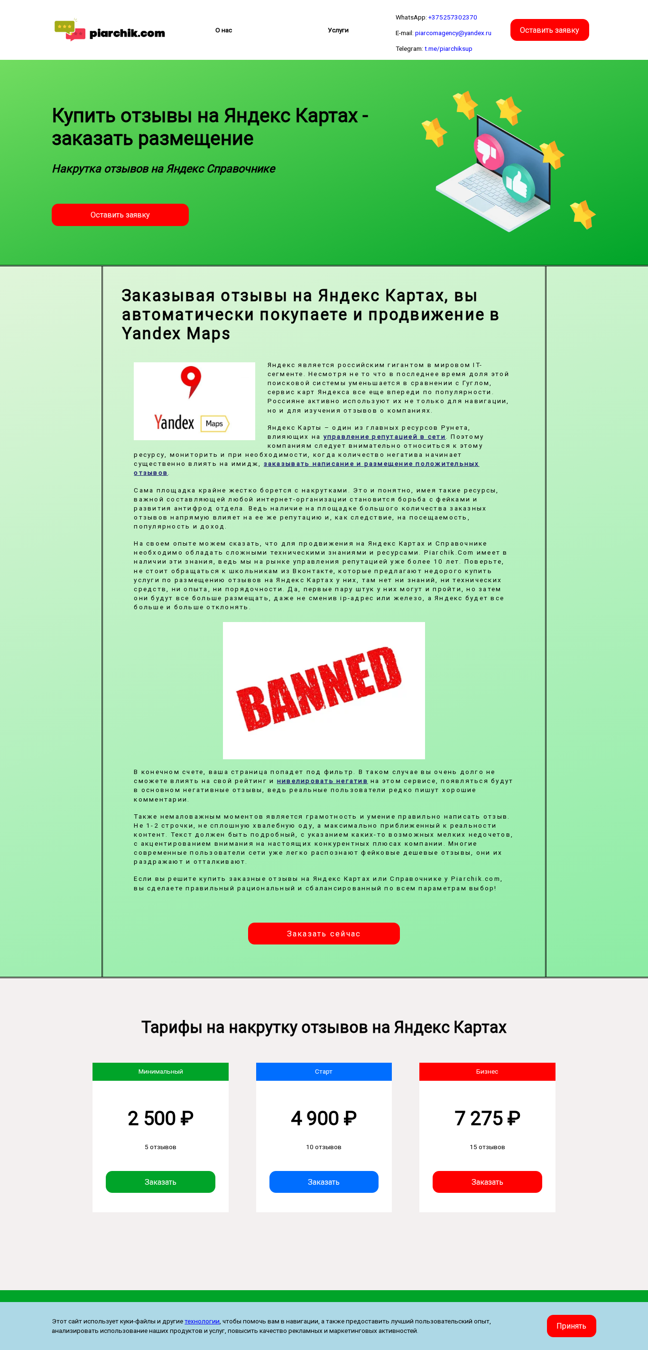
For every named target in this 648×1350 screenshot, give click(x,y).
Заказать (160, 1182)
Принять (571, 1326)
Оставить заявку (549, 29)
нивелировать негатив (322, 780)
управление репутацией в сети (385, 436)
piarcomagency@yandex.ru (453, 33)
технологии (202, 1321)
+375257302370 (452, 17)
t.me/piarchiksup (448, 48)
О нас (223, 30)
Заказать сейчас (324, 933)
